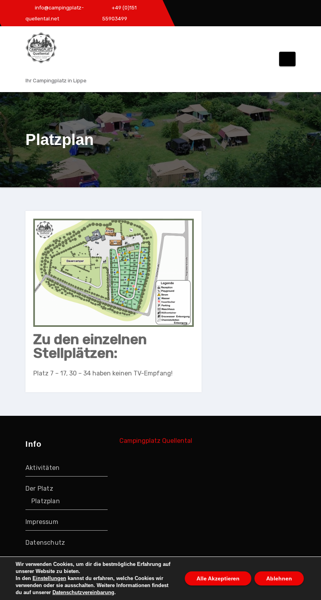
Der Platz (39, 488)
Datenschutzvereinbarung (83, 592)
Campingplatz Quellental (155, 440)
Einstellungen (49, 578)
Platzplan (45, 501)
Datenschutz (45, 542)
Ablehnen (279, 578)
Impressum (41, 522)
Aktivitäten (42, 467)
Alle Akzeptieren (218, 578)
